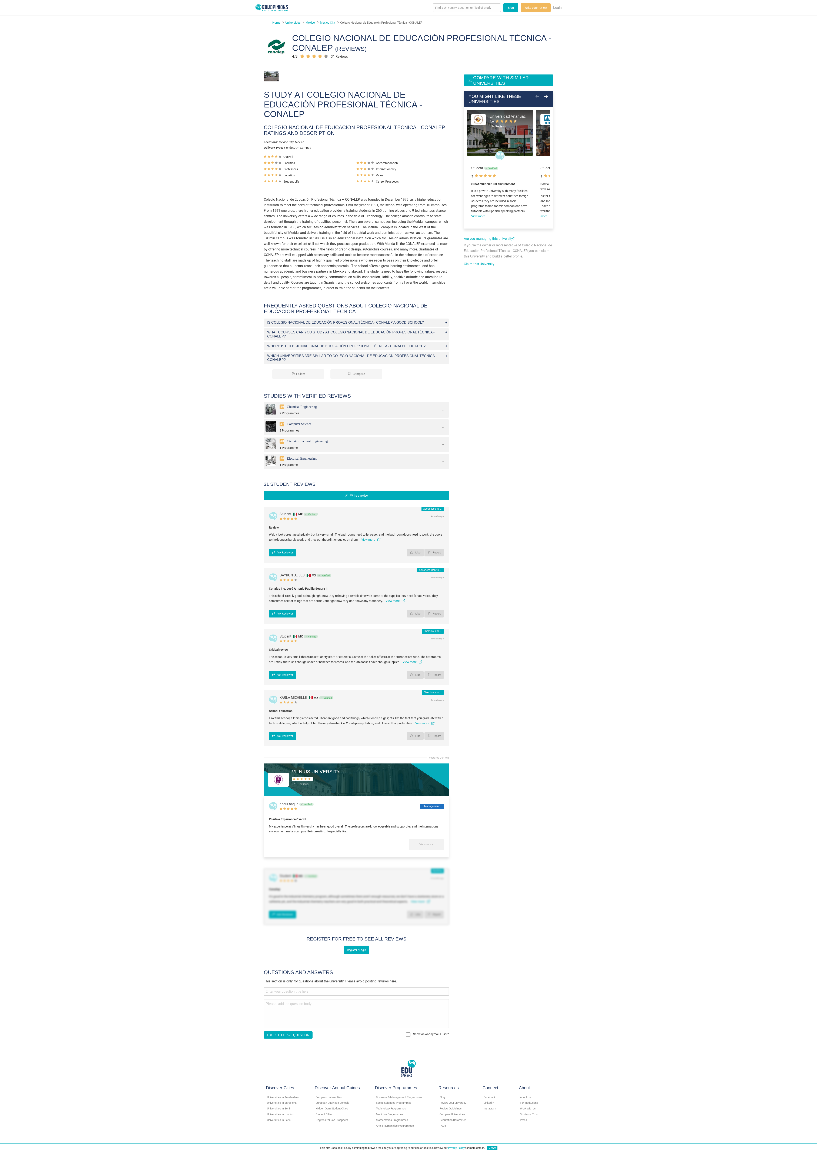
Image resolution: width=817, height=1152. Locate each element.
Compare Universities (452, 1114)
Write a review (359, 495)
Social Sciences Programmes (393, 1102)
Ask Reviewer (285, 552)
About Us (525, 1097)
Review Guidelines (451, 1108)
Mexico (310, 22)
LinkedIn (489, 1102)
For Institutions (529, 1102)
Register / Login (356, 950)
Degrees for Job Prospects (332, 1120)
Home (276, 22)
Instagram (490, 1108)
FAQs (443, 1125)
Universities (292, 22)
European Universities (329, 1097)
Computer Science (299, 424)
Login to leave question (288, 1035)
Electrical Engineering (302, 458)
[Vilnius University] (278, 779)
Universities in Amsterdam (283, 1097)
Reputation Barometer (453, 1120)
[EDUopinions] (271, 7)
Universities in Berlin (279, 1108)
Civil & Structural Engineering (307, 441)
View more (426, 844)
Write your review (535, 7)
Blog (511, 7)
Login (557, 8)
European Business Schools (332, 1102)
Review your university (453, 1102)
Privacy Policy (456, 1147)
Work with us (528, 1108)
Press (523, 1120)
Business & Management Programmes (399, 1097)
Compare (358, 374)
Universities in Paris (279, 1120)
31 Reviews (339, 56)
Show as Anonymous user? (431, 1034)
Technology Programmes (391, 1108)
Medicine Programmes (389, 1114)
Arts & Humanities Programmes (395, 1125)
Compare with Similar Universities (501, 80)
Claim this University (479, 264)
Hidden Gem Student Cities (332, 1108)
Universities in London (280, 1114)
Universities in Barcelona (282, 1102)
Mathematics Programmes (392, 1120)
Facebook (490, 1097)
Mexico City (327, 22)
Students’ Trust (529, 1114)
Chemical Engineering (302, 407)
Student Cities (324, 1114)
